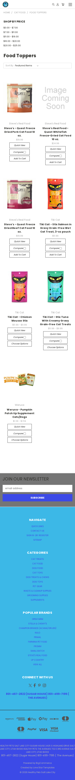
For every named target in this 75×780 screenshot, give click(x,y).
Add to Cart (20, 158)
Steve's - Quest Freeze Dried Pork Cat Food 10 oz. (19, 131)
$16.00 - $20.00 (11, 41)
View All (37, 664)
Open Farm (37, 619)
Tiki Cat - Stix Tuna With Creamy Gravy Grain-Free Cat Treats (55, 320)
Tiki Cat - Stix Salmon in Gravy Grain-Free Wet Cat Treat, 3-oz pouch (55, 228)
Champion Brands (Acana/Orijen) (37, 628)
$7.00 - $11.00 (10, 32)
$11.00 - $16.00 (11, 36)
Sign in (31, 535)
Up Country (37, 659)
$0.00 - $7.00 (10, 27)
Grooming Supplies (37, 595)
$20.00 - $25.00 (12, 45)
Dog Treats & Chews (37, 577)
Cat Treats (37, 559)
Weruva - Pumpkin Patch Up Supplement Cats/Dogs (20, 413)
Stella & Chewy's (37, 623)
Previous (5, 776)
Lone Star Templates (44, 767)
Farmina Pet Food (37, 641)
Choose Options (19, 343)
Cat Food (37, 563)
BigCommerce (44, 763)
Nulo (37, 632)
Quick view (19, 145)
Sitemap (37, 539)
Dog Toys (37, 581)
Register (43, 535)
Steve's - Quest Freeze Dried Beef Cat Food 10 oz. (19, 228)
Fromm (37, 646)
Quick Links (37, 526)
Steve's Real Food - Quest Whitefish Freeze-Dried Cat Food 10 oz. (55, 133)
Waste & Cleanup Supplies (37, 590)
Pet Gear (37, 586)
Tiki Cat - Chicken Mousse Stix (20, 318)
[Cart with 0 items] (63, 4)
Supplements (37, 599)
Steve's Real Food (37, 655)
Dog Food (37, 568)
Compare (18, 152)
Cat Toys (37, 572)
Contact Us (37, 530)
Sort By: (10, 65)
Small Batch (37, 650)
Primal (37, 637)
